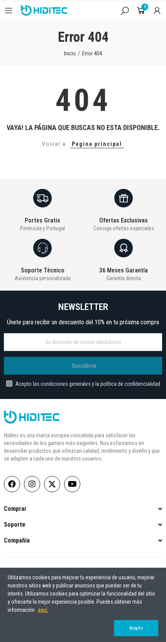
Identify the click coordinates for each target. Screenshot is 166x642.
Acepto (136, 628)
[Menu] (8, 10)
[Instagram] (32, 484)
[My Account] (157, 10)
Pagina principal (97, 144)
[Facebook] (12, 484)
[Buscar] (125, 10)
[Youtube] (72, 484)
